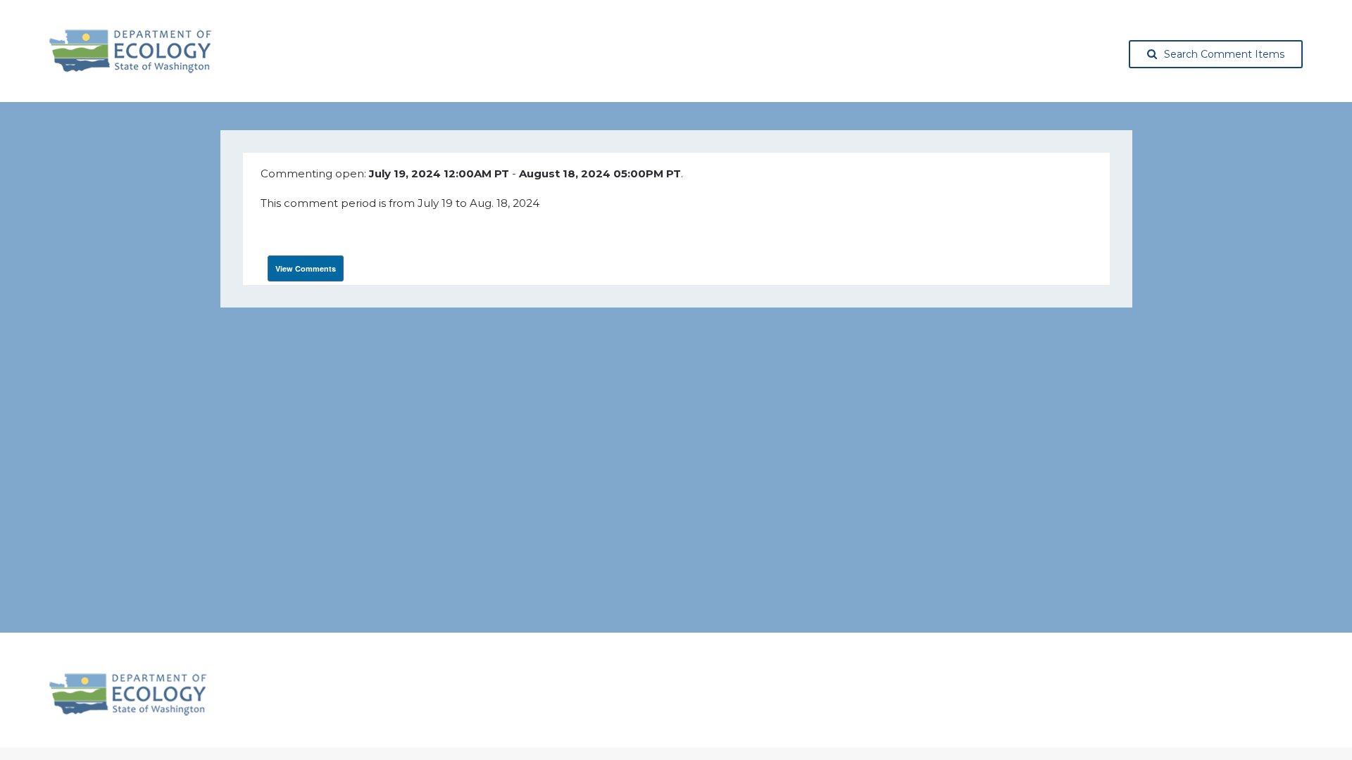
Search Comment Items (1224, 54)
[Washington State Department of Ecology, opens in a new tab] (130, 51)
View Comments (305, 268)
